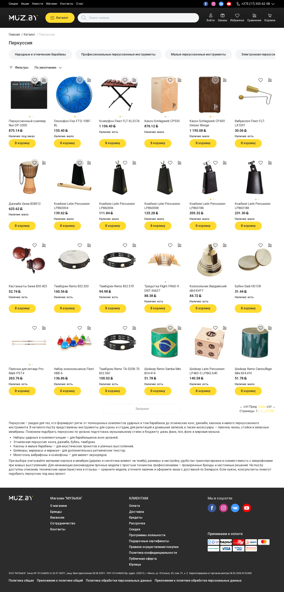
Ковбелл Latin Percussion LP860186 (207, 206)
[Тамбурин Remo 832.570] (119, 260)
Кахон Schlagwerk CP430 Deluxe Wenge (207, 123)
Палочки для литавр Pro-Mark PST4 (26, 371)
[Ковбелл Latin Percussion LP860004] (74, 177)
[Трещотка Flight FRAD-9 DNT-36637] (164, 260)
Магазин (51, 3)
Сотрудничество (62, 523)
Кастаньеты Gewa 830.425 (28, 286)
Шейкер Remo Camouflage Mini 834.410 (253, 371)
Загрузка (142, 409)
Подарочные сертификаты (149, 541)
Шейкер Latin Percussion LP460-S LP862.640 (207, 371)
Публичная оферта (143, 559)
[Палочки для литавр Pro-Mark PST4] (29, 342)
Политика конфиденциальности (153, 553)
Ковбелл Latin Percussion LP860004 (72, 206)
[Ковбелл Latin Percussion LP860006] (119, 177)
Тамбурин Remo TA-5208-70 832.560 (119, 371)
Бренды (56, 512)
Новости (37, 3)
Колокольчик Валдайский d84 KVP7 (208, 288)
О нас (79, 3)
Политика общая (21, 580)
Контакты (66, 3)
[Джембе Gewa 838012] (29, 177)
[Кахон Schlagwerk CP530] (164, 95)
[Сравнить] (44, 80)
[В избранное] (34, 80)
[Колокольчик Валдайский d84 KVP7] (210, 260)
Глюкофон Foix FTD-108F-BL (72, 123)
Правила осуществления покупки (154, 547)
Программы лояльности (147, 535)
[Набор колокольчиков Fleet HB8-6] (74, 342)
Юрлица (135, 564)
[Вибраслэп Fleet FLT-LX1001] (255, 95)
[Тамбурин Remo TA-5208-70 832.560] (119, 342)
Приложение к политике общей (60, 580)
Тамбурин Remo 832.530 (71, 286)
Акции (25, 3)
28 (272, 411)
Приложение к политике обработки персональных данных (198, 580)
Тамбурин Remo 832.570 (116, 286)
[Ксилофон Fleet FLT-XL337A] (119, 95)
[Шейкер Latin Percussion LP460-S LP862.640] (210, 342)
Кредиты (135, 517)
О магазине (58, 506)
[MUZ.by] (23, 18)
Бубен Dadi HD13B (248, 286)
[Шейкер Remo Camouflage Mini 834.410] (255, 342)
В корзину (22, 143)
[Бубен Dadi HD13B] (255, 260)
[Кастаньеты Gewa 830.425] (29, 260)
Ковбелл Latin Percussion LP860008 (162, 206)
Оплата (134, 506)
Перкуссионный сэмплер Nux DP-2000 (27, 123)
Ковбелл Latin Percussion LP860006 (117, 206)
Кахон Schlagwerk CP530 (162, 121)
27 (267, 411)
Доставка (136, 512)
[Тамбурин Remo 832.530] (74, 260)
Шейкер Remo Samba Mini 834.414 (162, 371)
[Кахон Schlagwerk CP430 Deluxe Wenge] (210, 95)
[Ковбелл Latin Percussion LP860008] (164, 177)
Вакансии (57, 517)
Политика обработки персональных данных (119, 580)
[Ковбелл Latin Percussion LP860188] (255, 177)
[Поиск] (84, 18)
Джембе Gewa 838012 (25, 204)
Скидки (13, 3)
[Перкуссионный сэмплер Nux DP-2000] (29, 95)
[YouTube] (229, 4)
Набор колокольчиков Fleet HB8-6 (74, 371)
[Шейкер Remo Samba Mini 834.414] (164, 342)
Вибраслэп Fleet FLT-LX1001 (250, 123)
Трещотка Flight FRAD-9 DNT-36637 (161, 288)
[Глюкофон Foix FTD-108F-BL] (74, 95)
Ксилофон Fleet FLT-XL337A (119, 121)
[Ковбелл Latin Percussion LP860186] (210, 177)
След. (262, 406)
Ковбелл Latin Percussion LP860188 (252, 206)
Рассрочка (137, 523)
